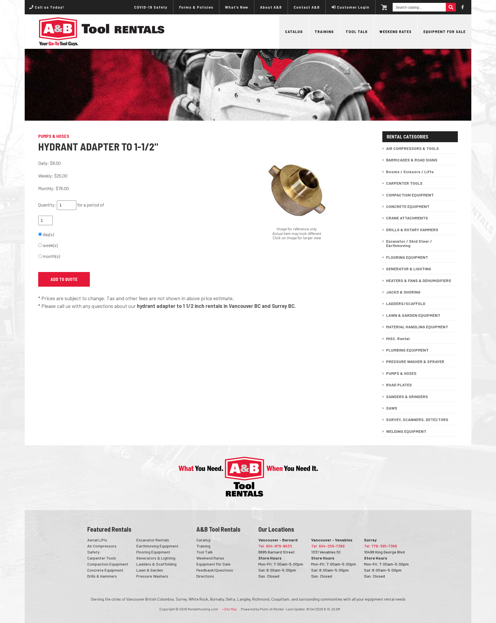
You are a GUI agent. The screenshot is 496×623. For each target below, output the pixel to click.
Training (324, 31)
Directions (205, 576)
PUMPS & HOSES (401, 373)
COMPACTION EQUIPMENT (410, 194)
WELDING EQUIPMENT (406, 431)
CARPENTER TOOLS (404, 183)
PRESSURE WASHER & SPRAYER (415, 361)
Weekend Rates (395, 31)
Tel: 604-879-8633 (275, 545)
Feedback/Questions (214, 570)
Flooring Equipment (153, 551)
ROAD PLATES (399, 384)
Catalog (294, 31)
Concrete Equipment (105, 570)
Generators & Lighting (155, 558)
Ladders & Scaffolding (156, 564)
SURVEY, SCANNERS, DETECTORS (417, 419)
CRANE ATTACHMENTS (407, 217)
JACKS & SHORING (403, 292)
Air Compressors (102, 545)
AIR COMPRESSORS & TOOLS (412, 148)
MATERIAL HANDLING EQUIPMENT (417, 326)
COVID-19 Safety (150, 7)
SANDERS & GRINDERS (407, 396)
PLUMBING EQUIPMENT (407, 350)
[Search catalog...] (451, 7)
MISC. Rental (398, 338)
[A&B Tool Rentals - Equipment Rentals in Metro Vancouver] (102, 44)
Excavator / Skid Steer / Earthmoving (409, 243)
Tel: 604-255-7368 (328, 545)
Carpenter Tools (101, 558)
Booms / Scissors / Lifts (410, 171)
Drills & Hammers (102, 576)
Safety (93, 551)
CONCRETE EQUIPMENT (407, 206)
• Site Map (229, 609)
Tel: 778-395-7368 (380, 545)
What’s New (236, 7)
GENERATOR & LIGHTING (408, 268)
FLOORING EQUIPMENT (407, 257)
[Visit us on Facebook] (463, 7)
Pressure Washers (152, 576)
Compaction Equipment (107, 564)
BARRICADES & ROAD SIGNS (411, 159)
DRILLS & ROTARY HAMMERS (412, 229)
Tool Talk (357, 31)
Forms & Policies (196, 7)
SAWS (391, 408)
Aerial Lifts (97, 539)
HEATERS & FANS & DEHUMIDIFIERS (418, 280)
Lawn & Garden (149, 570)
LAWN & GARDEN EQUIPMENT (413, 315)
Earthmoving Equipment (157, 545)
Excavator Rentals (152, 539)
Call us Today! (49, 7)
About (271, 7)
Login (353, 7)
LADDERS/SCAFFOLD (405, 303)
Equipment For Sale (444, 31)
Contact (307, 7)
